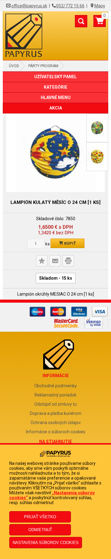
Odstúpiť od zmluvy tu (55, 404)
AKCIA (55, 107)
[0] (99, 23)
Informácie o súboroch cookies (55, 431)
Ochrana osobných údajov (56, 422)
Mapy (99, 5)
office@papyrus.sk (29, 5)
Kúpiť (69, 243)
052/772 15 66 (70, 5)
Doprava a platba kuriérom (55, 413)
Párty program (43, 66)
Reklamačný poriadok (55, 394)
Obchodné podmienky (55, 385)
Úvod (14, 66)
